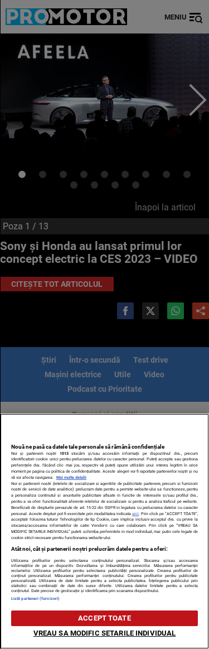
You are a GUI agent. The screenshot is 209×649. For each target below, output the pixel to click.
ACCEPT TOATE (104, 618)
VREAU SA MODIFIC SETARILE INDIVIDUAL (104, 633)
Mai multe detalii (71, 477)
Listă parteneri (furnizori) (35, 598)
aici (135, 513)
